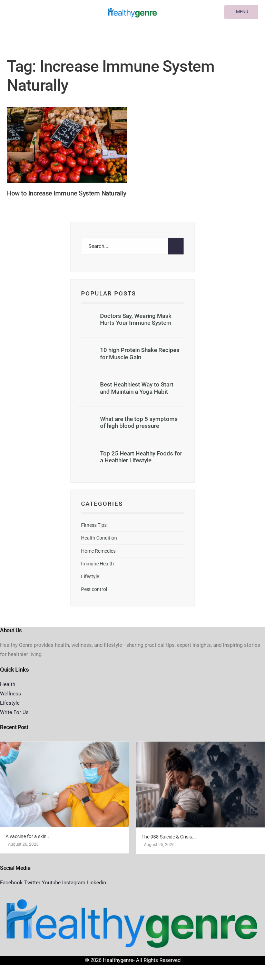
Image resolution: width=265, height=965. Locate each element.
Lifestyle (90, 576)
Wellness (10, 694)
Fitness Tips (94, 525)
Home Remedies (98, 551)
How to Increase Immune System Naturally (66, 194)
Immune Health (97, 563)
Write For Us (14, 712)
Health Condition (99, 538)
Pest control (94, 589)
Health (7, 684)
